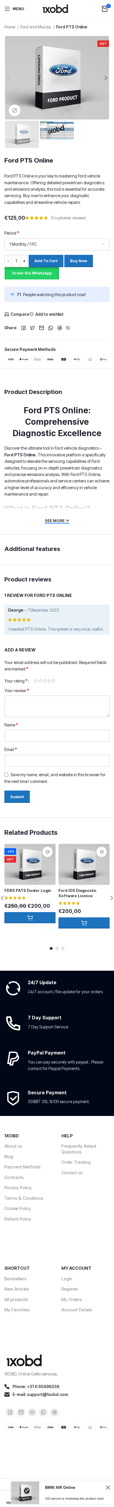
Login (66, 1278)
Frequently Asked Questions (78, 1149)
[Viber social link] (68, 328)
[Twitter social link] (32, 328)
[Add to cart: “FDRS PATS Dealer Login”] (30, 917)
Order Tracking (76, 1162)
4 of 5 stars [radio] (49, 681)
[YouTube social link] (32, 1412)
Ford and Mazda (36, 26)
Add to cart (46, 260)
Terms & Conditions (24, 1198)
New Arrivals (16, 1289)
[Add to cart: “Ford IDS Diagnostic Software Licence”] (84, 923)
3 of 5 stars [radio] (44, 681)
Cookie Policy (17, 1208)
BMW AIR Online (60, 1487)
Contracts (14, 1177)
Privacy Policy (18, 1187)
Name (11, 725)
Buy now (78, 260)
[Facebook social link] (23, 328)
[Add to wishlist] (47, 852)
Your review (16, 690)
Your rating (15, 680)
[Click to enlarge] (14, 110)
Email (10, 749)
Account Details (76, 1310)
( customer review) (68, 217)
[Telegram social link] (59, 328)
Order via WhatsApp (32, 273)
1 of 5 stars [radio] (36, 681)
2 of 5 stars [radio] (40, 681)
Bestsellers (15, 1278)
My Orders (71, 1299)
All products (16, 1299)
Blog (8, 1156)
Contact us (72, 1172)
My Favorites (17, 1310)
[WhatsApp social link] (50, 328)
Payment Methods (22, 1167)
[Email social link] (41, 328)
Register (69, 1289)
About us (13, 1146)
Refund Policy (17, 1219)
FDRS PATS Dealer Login (27, 890)
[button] (31, 272)
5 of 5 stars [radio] (53, 681)
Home (10, 26)
